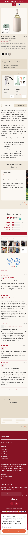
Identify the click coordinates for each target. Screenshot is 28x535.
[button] (2, 4)
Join (24, 493)
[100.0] (10, 261)
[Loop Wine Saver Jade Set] (20, 80)
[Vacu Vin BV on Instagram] (16, 503)
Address (3, 446)
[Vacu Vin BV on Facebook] (11, 503)
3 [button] (14, 389)
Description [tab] (7, 105)
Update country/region (14, 531)
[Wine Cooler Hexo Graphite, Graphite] (6, 54)
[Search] (22, 4)
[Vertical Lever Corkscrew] (8, 80)
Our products (5, 436)
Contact (3, 474)
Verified (13, 266)
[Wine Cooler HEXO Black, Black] (2, 54)
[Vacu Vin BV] (14, 4)
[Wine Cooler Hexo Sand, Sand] (9, 54)
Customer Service (6, 442)
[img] (4, 275)
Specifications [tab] (20, 105)
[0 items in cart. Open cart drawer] (25, 5)
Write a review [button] (14, 233)
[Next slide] (25, 203)
